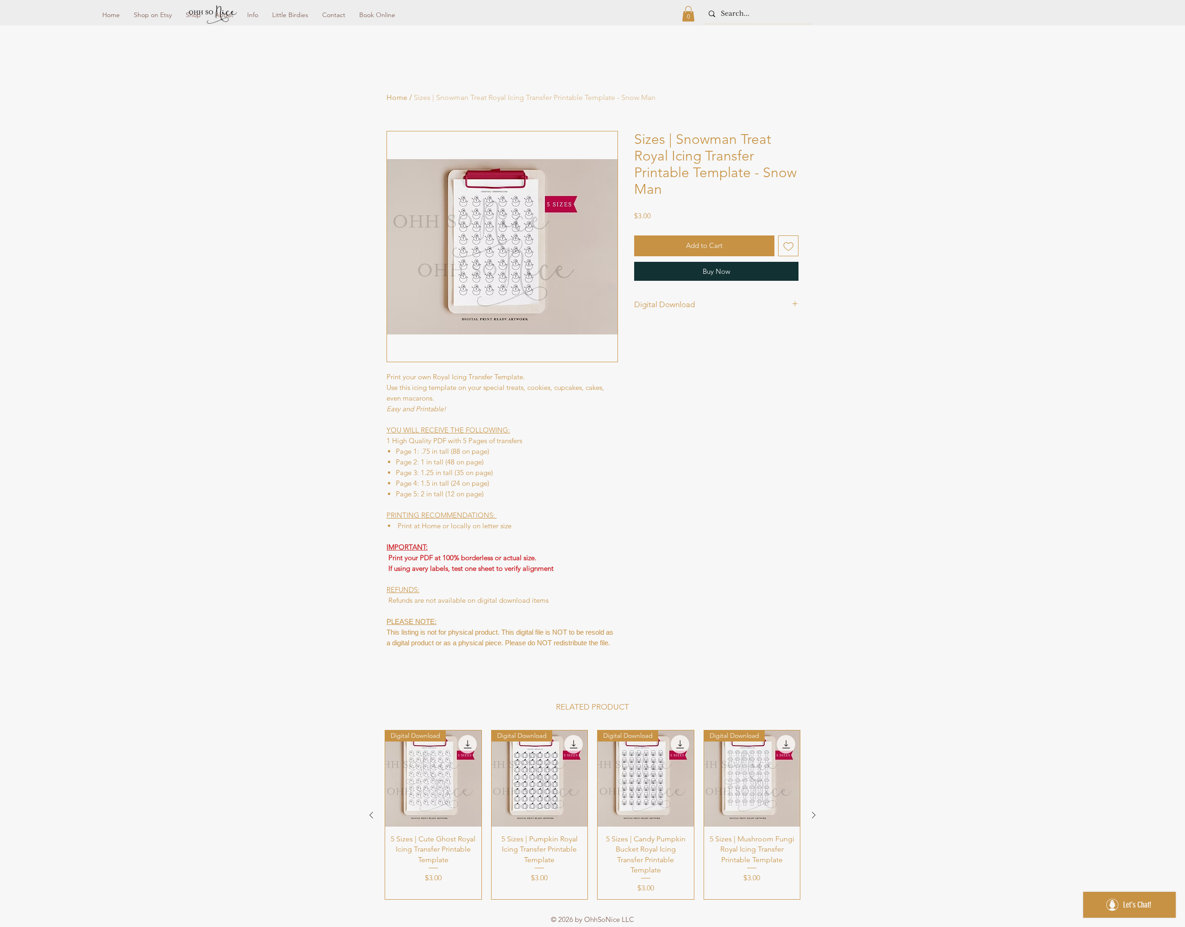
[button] (688, 13)
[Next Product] (813, 815)
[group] (592, 814)
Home (397, 97)
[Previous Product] (371, 815)
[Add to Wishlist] (788, 245)
